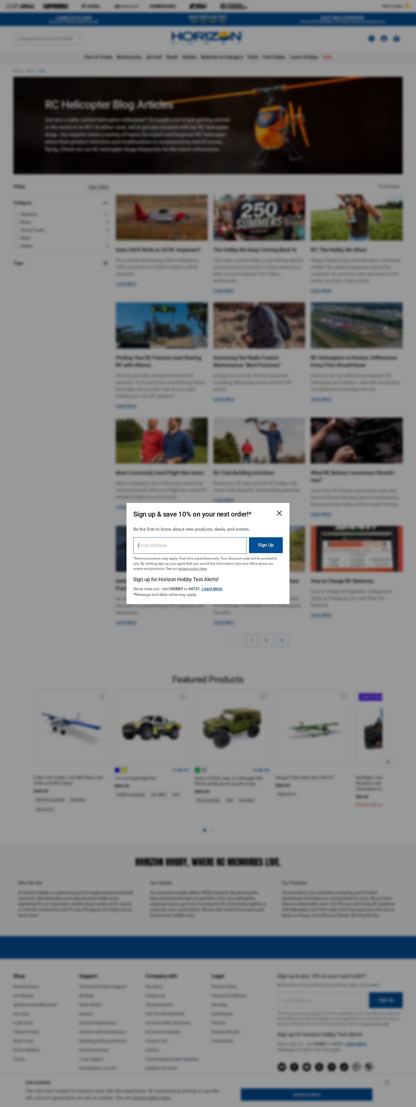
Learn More (212, 589)
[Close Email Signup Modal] (279, 513)
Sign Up (266, 545)
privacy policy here (192, 569)
